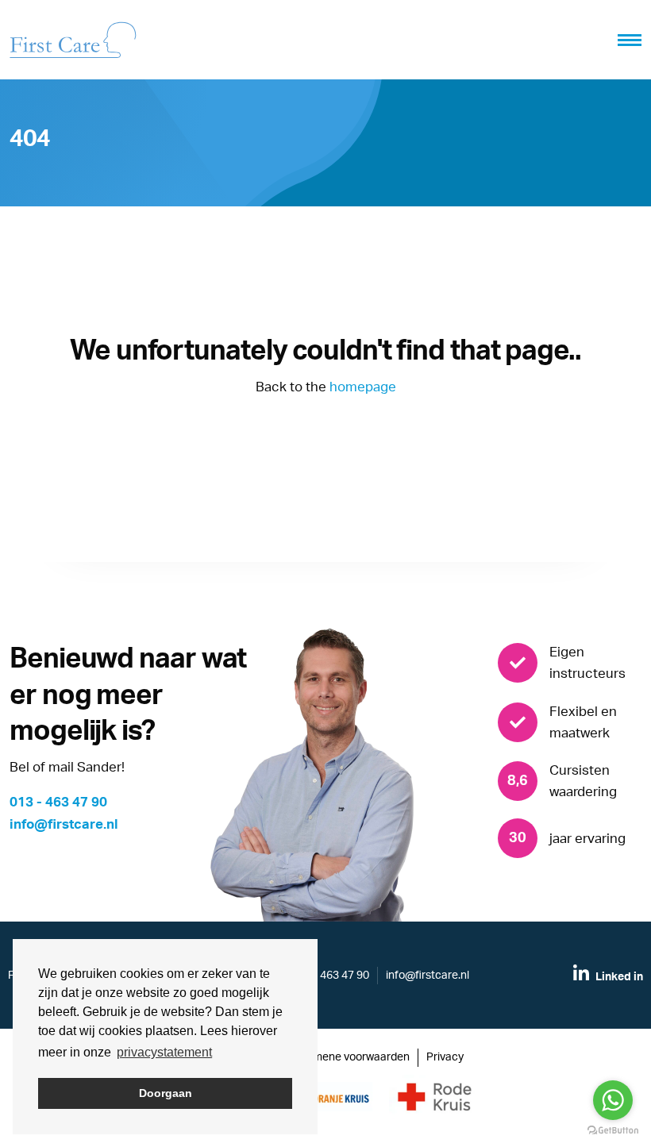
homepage (362, 387)
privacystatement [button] (164, 1052)
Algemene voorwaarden (350, 1057)
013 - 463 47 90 (58, 802)
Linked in (618, 977)
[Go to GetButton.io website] (612, 1131)
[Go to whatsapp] (613, 1100)
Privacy (445, 1057)
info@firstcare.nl (64, 824)
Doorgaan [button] (165, 1093)
